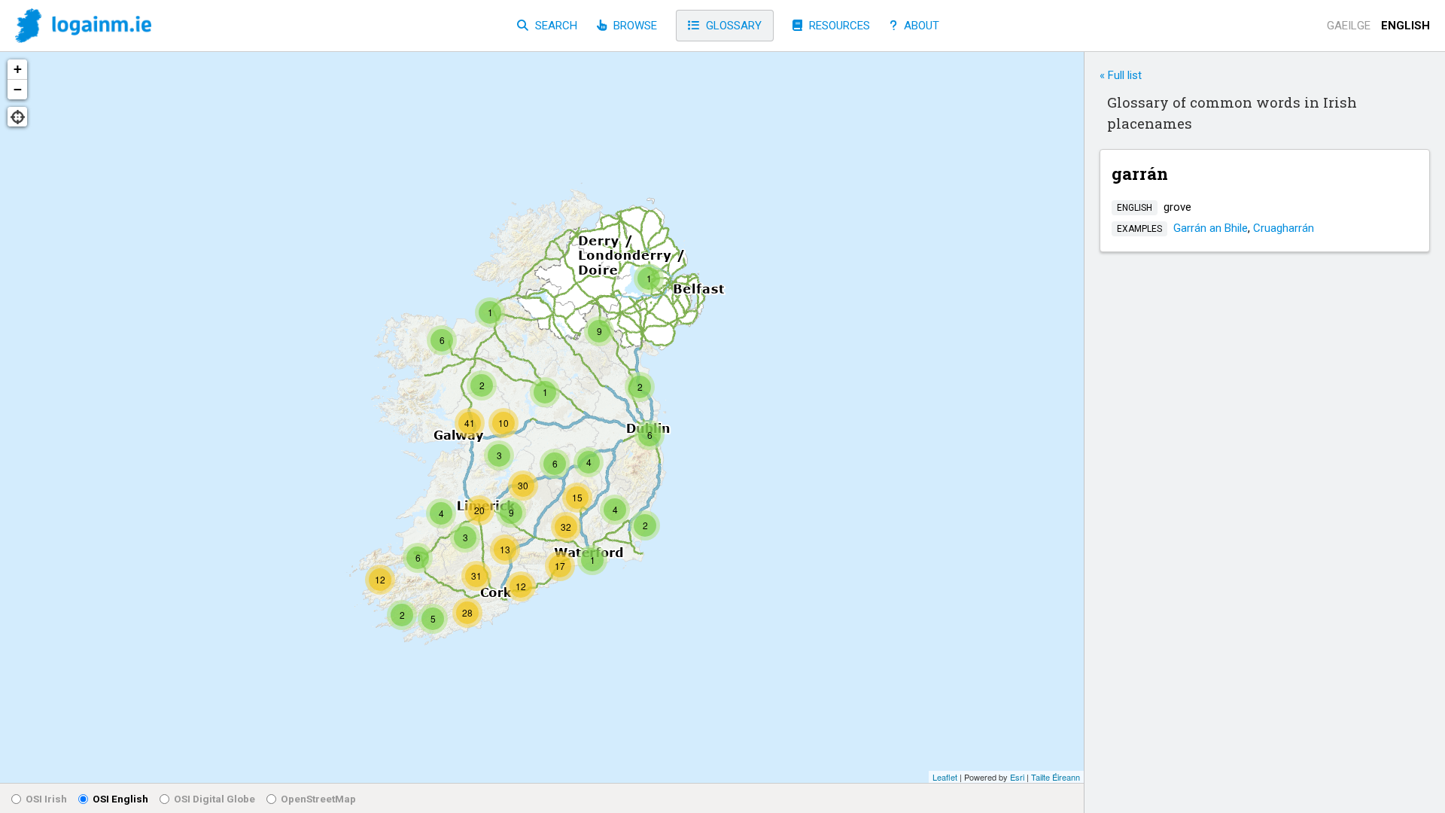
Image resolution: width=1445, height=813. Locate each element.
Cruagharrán (1283, 228)
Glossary (732, 25)
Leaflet (944, 777)
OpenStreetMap (318, 799)
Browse (633, 25)
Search (554, 25)
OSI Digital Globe (214, 799)
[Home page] (83, 26)
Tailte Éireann (1055, 777)
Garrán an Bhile (1210, 228)
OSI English (120, 799)
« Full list (1121, 75)
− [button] (18, 89)
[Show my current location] (17, 116)
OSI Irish (46, 799)
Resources (838, 25)
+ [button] (18, 69)
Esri (1017, 777)
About (920, 25)
